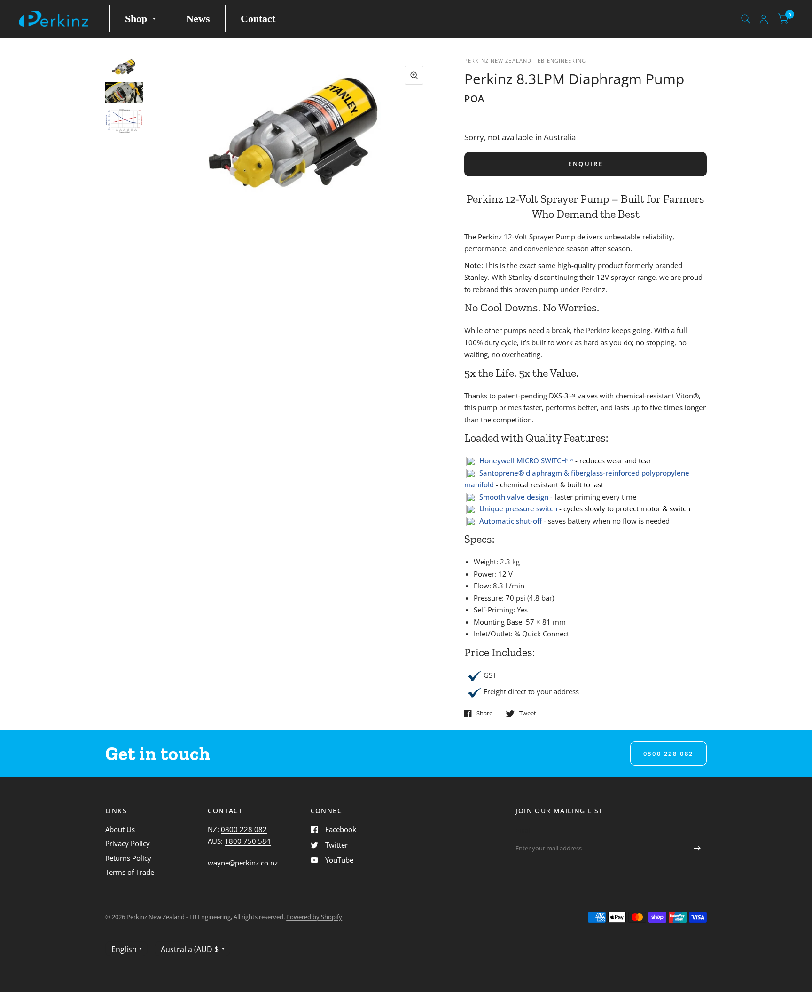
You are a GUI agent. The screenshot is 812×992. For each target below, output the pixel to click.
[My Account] (764, 19)
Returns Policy (128, 858)
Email (523, 830)
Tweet (527, 713)
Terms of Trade (129, 872)
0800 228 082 (244, 829)
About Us (120, 829)
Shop (136, 18)
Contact (258, 18)
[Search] (745, 19)
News (198, 18)
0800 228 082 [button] (668, 753)
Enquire (585, 163)
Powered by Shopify (314, 917)
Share (484, 713)
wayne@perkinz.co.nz (243, 862)
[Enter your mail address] (697, 848)
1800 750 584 (248, 841)
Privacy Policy (127, 843)
